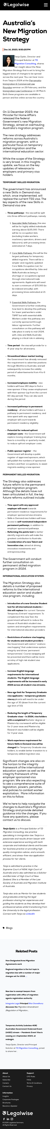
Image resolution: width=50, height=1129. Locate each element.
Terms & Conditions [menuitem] (34, 1083)
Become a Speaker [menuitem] (10, 1106)
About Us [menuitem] (6, 1077)
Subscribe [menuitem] (6, 1080)
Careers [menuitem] (6, 1083)
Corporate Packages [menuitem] (11, 1099)
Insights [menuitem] (6, 1096)
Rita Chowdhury (35, 1003)
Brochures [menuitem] (6, 1103)
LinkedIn (30, 913)
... (26, 976)
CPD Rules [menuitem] (31, 1077)
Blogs (9, 928)
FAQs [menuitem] (29, 1080)
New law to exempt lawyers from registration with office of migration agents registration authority (22, 994)
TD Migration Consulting (27, 1048)
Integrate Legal (13, 1003)
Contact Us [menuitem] (7, 1086)
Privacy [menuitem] (30, 1086)
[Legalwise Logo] (16, 5)
